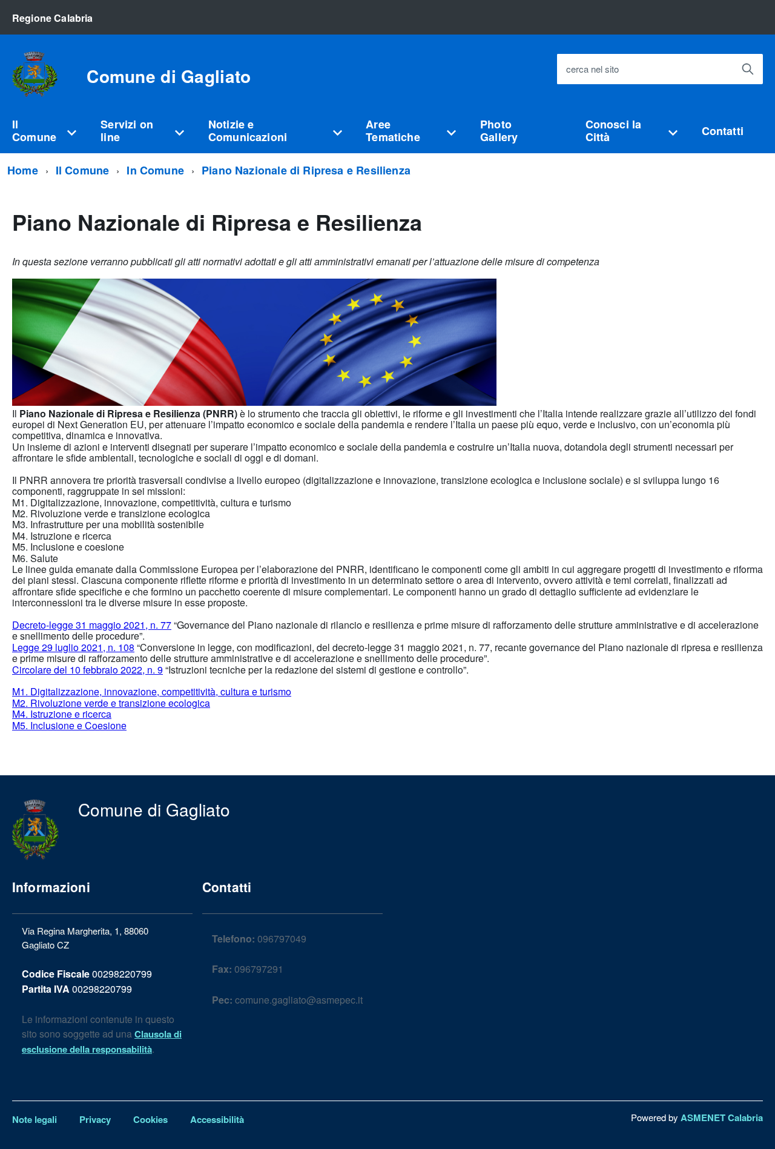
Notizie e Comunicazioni (247, 130)
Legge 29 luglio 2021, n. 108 (73, 647)
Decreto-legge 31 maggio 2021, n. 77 (91, 625)
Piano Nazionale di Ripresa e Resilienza (306, 170)
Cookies (150, 1119)
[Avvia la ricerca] (748, 69)
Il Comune (34, 130)
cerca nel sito (592, 69)
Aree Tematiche (393, 130)
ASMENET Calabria (722, 1117)
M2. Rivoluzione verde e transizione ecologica (111, 703)
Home (22, 170)
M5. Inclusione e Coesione (69, 725)
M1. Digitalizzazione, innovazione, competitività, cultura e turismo (151, 691)
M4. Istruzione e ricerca (61, 714)
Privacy (95, 1119)
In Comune (155, 170)
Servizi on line (127, 130)
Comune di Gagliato (169, 76)
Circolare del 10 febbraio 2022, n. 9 (87, 670)
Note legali (34, 1119)
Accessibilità (217, 1119)
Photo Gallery (499, 130)
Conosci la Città (613, 130)
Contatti (723, 131)
